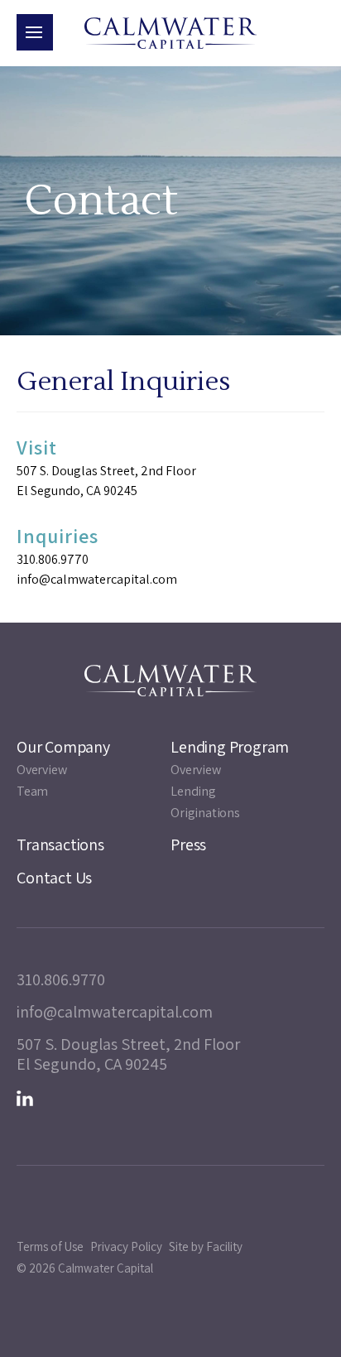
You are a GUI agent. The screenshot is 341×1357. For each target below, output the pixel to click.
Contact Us (54, 877)
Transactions (60, 844)
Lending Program (229, 747)
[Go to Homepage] (170, 33)
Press (188, 844)
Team (32, 791)
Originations (205, 812)
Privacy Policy (126, 1246)
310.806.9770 (53, 559)
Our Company (63, 747)
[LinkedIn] (24, 1098)
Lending (193, 791)
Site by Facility (206, 1246)
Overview (41, 769)
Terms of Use (50, 1246)
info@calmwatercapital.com (97, 579)
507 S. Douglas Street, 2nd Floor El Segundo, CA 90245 (106, 480)
